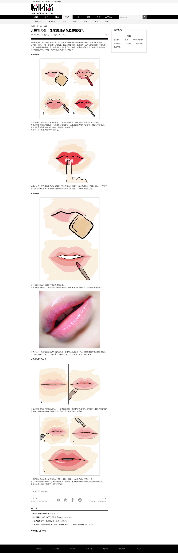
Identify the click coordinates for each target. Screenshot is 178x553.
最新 (46, 17)
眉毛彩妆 (117, 43)
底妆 (126, 40)
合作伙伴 (72, 549)
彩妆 (67, 17)
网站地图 (122, 549)
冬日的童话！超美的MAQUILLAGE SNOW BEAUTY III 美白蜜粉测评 (58, 524)
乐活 (88, 17)
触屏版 (139, 549)
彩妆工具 (117, 47)
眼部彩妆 (128, 43)
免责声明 (105, 549)
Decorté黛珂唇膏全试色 (41, 514)
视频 (99, 17)
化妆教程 (52, 21)
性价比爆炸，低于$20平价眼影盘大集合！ (48, 517)
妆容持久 (117, 40)
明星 (107, 21)
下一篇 (104, 498)
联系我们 (56, 549)
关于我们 (39, 549)
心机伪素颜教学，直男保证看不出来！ (46, 521)
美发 (85, 21)
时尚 (57, 17)
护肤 (78, 17)
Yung (60, 35)
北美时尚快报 (56, 1)
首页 (36, 17)
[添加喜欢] (106, 35)
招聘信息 (89, 549)
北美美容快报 (46, 1)
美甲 (75, 21)
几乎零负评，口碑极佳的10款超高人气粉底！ (98, 501)
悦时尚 (33, 26)
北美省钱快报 (35, 1)
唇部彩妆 (42, 531)
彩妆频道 (40, 26)
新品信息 (38, 21)
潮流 (96, 21)
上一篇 (35, 498)
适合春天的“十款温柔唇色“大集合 (41, 501)
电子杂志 (109, 17)
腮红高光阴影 (138, 40)
